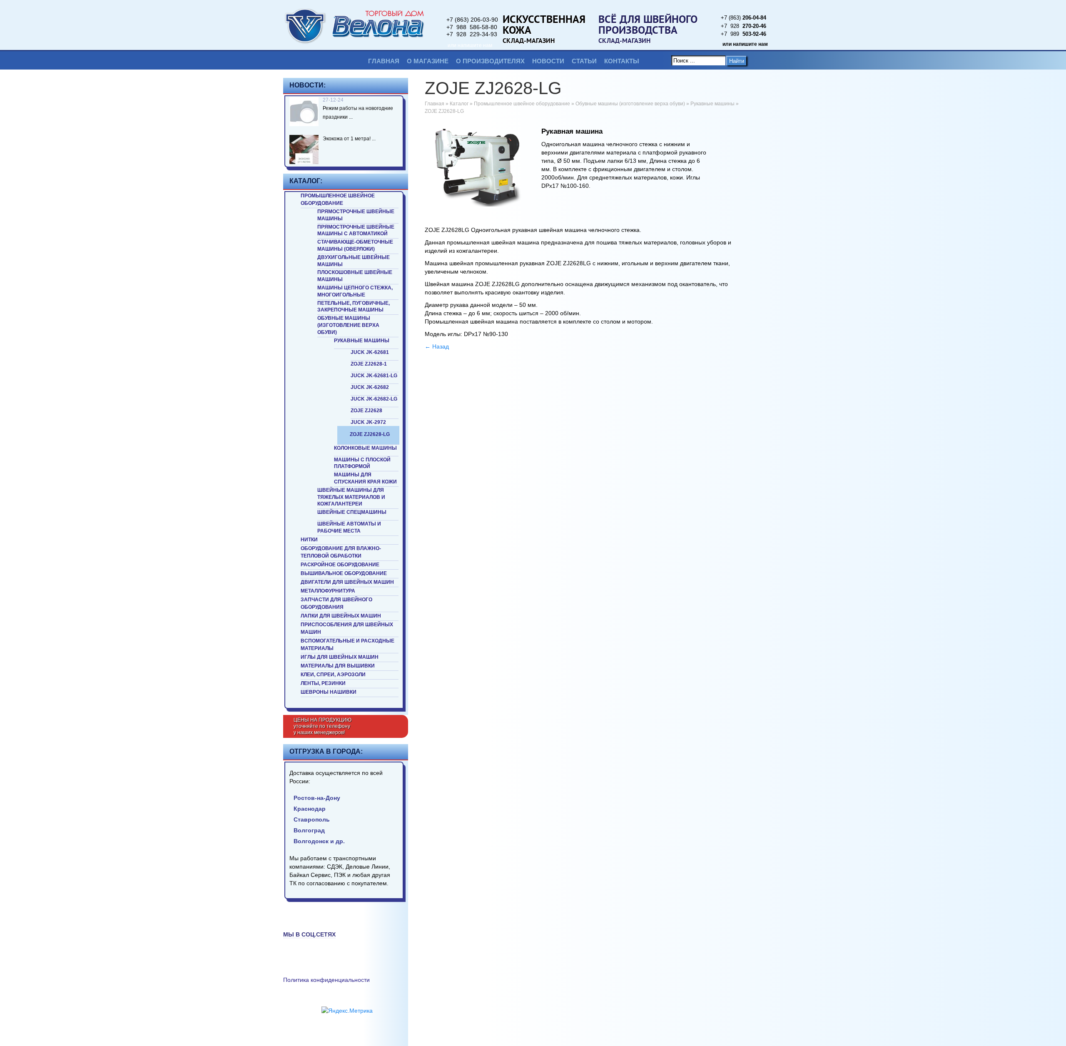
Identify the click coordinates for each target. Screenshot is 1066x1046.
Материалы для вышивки (338, 666)
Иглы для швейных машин (340, 657)
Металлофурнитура (328, 591)
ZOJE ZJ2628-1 (369, 364)
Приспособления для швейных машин (347, 628)
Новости (548, 61)
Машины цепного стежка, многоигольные (355, 291)
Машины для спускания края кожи (365, 478)
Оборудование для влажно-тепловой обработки (341, 552)
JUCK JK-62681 (370, 352)
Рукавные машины (361, 341)
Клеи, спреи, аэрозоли (333, 674)
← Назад (437, 346)
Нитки (309, 540)
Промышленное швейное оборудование (338, 199)
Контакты (621, 61)
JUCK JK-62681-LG (374, 376)
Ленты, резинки (323, 683)
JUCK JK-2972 (368, 422)
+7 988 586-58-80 (471, 27)
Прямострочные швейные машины (355, 215)
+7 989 (743, 34)
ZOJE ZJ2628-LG (370, 434)
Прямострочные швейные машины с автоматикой (355, 230)
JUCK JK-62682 (370, 387)
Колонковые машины (365, 448)
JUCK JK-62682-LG (374, 399)
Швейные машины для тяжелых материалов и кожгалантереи (351, 497)
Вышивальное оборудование (344, 573)
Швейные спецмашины (351, 512)
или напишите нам (470, 45)
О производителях (490, 61)
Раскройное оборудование (340, 565)
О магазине (427, 61)
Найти (736, 61)
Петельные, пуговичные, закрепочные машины (353, 306)
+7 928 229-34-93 (471, 34)
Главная (383, 61)
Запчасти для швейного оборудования (336, 603)
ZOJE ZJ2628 (366, 410)
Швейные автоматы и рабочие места (349, 527)
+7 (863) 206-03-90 (472, 19)
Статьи (584, 61)
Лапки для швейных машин (341, 616)
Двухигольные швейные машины (353, 260)
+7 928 (743, 26)
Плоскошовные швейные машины (354, 275)
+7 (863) (743, 18)
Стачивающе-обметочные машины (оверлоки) (355, 245)
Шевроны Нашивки (328, 692)
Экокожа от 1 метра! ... (349, 139)
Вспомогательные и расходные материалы (347, 644)
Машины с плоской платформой (362, 463)
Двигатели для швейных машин (347, 582)
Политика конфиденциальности (326, 979)
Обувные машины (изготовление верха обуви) (348, 325)
